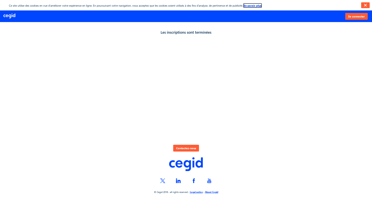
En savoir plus (252, 5)
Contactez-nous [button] (186, 148)
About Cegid (211, 192)
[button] (356, 16)
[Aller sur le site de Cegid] (186, 164)
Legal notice (196, 192)
